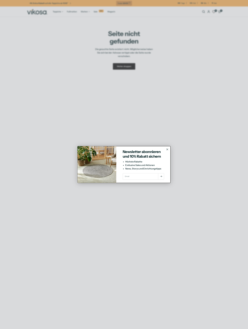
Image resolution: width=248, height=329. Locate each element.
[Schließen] (167, 149)
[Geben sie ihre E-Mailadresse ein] (161, 176)
